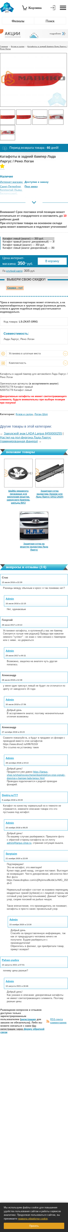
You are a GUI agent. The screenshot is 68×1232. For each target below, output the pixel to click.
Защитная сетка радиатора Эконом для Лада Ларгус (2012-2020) (49, 494)
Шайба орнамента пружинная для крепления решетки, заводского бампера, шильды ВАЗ (18, 497)
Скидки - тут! (15, 287)
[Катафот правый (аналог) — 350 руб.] (28, 245)
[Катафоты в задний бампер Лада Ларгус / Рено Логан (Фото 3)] (39, 117)
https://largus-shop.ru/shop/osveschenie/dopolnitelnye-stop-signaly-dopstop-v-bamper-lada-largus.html (36, 775)
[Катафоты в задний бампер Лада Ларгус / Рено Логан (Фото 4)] (56, 117)
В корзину (52, 261)
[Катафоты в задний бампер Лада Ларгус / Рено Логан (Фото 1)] (7, 117)
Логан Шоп (41, 414)
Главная (4, 46)
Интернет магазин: (11, 181)
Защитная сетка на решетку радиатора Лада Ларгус (34, 546)
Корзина (35, 7)
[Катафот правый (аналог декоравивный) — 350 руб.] (28, 241)
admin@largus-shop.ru (19, 843)
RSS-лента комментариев (58, 1021)
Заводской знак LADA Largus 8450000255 (33, 433)
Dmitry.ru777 (10, 795)
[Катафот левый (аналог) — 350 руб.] (28, 238)
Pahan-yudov (10, 960)
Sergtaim (11, 853)
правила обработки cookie (33, 1218)
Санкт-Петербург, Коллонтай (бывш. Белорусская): (11, 190)
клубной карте (14, 271)
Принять (34, 1225)
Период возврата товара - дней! (34, 147)
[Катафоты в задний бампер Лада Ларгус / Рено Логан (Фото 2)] (23, 117)
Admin (10, 598)
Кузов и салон (17, 46)
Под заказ (31, 186)
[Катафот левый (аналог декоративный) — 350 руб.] (28, 248)
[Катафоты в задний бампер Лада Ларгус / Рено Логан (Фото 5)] (7, 132)
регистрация (28, 1019)
